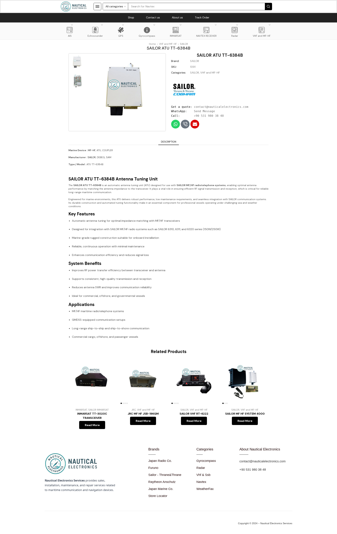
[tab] (168, 141)
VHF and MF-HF (168, 43)
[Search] (268, 6)
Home (152, 43)
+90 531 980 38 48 (209, 115)
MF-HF (91, 150)
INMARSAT (81, 409)
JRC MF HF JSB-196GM (143, 414)
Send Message (204, 111)
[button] (97, 6)
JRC (133, 409)
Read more (109, 382)
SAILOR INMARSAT (98, 409)
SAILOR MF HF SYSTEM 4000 (245, 414)
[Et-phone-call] (185, 124)
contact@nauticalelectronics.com (221, 106)
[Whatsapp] (175, 124)
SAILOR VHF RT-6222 (194, 414)
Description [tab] (168, 141)
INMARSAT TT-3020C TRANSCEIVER (92, 416)
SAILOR (184, 43)
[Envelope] (194, 124)
